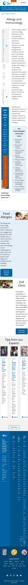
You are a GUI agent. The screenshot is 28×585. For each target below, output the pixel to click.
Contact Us (14, 444)
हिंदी (24, 566)
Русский (21, 563)
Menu (24, 2)
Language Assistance (24, 493)
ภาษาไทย (14, 568)
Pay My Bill (19, 466)
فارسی (16, 563)
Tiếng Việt (16, 561)
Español (6, 561)
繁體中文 (11, 561)
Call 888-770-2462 (5, 171)
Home (2, 13)
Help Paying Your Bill (24, 522)
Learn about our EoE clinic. (21, 331)
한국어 (6, 563)
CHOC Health (6, 417)
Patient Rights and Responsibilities (24, 450)
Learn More (23, 9)
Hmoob (20, 566)
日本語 (4, 566)
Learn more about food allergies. (6, 272)
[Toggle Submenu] (6, 46)
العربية (9, 566)
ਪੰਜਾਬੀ (13, 566)
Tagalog (22, 561)
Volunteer (19, 500)
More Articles (14, 427)
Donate (13, 1)
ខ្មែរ (16, 566)
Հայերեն (11, 563)
